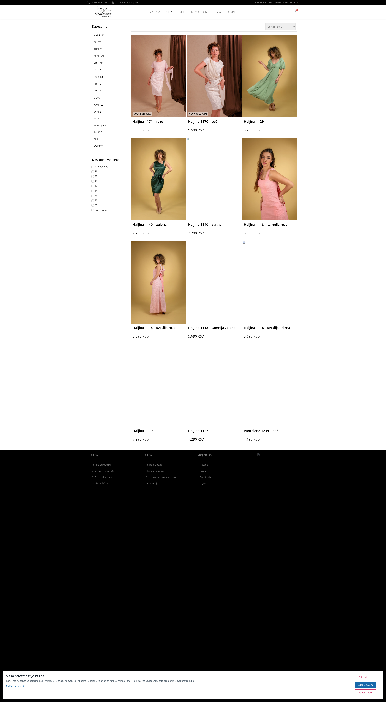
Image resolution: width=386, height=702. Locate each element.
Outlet (181, 12)
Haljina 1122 (198, 430)
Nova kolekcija (199, 12)
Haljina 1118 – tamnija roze (266, 224)
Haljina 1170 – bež (202, 121)
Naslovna (155, 12)
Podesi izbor (365, 692)
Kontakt (232, 12)
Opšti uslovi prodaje (102, 477)
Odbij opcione (365, 684)
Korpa (269, 3)
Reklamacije (152, 483)
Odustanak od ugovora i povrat (161, 477)
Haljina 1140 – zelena (150, 224)
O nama (217, 12)
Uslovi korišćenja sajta (103, 470)
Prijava (294, 3)
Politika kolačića (100, 483)
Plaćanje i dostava (155, 470)
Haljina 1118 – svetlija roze (154, 327)
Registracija (281, 3)
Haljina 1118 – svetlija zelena (267, 327)
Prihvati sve (365, 677)
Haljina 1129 (254, 121)
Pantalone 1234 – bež (261, 430)
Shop (169, 12)
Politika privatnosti (101, 464)
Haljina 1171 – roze (148, 121)
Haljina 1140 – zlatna (205, 224)
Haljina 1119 (143, 430)
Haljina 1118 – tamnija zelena (212, 327)
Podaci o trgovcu (154, 464)
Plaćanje (259, 3)
